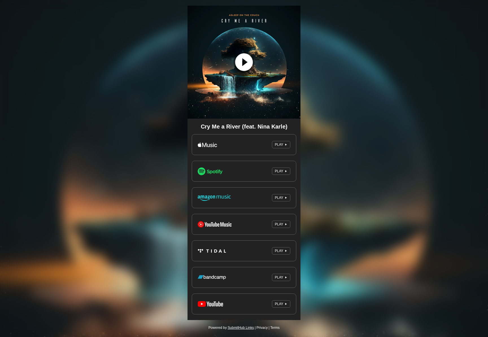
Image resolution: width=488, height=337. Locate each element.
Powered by (231, 328)
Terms (275, 328)
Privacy (262, 328)
